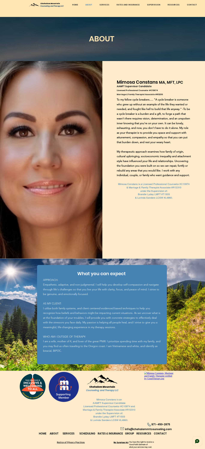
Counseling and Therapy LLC (52, 6)
